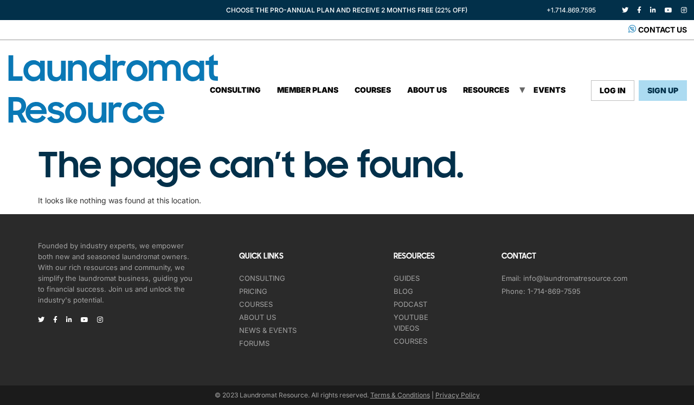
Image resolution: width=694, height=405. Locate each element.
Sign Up (662, 90)
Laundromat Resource (113, 90)
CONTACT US (662, 29)
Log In (613, 90)
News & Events (268, 330)
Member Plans (307, 89)
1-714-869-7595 (554, 291)
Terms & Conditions (400, 395)
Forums (254, 343)
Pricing (253, 291)
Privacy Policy (457, 395)
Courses (373, 89)
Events (550, 89)
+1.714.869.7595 (571, 10)
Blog (403, 291)
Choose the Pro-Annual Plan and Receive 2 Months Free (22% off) (346, 10)
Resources (486, 89)
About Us (427, 89)
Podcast (410, 304)
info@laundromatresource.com (575, 278)
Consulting (235, 89)
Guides (407, 278)
